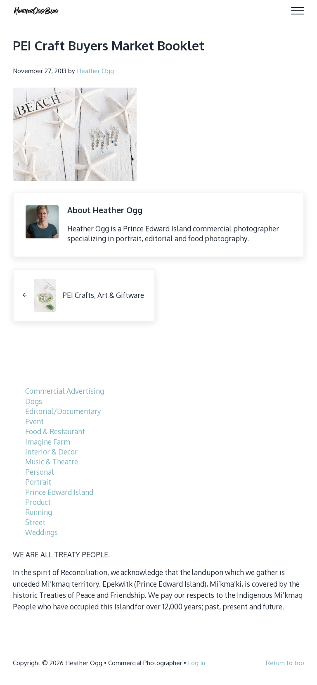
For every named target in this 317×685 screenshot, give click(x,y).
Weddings (41, 532)
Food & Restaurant (55, 431)
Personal (39, 471)
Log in (196, 663)
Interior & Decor (51, 451)
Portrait (38, 481)
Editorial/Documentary (63, 411)
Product (38, 502)
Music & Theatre (51, 461)
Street (35, 522)
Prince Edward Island (59, 492)
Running (38, 511)
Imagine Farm (47, 441)
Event (34, 421)
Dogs (33, 401)
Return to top (285, 663)
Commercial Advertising (64, 390)
